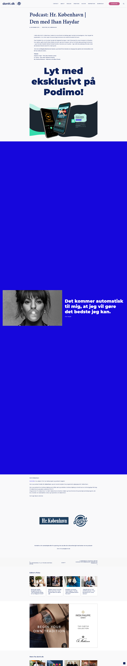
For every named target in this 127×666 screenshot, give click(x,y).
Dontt (64, 562)
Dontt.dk (32, 481)
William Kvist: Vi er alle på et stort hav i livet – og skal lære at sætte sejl (54, 592)
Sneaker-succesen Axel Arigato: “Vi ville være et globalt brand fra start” (71, 592)
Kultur (84, 3)
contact (55, 3)
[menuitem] (55, 3)
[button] (123, 3)
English (69, 3)
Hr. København (52, 27)
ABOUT (62, 3)
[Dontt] (12, 3)
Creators (76, 3)
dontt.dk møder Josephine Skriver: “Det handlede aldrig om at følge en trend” (37, 592)
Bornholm (100, 3)
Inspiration (91, 3)
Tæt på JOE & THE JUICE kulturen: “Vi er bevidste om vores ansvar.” (89, 592)
